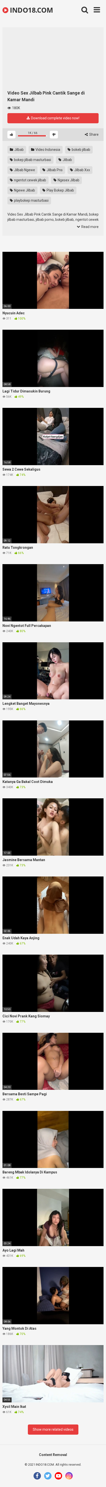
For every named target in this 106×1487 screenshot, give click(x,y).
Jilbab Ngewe (24, 170)
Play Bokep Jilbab (60, 190)
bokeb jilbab (80, 150)
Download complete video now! (54, 118)
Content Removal (53, 1455)
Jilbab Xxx (81, 170)
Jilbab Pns (54, 170)
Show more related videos (53, 1429)
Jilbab (19, 150)
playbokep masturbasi (31, 200)
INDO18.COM (30, 10)
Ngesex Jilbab (68, 180)
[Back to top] (97, 1477)
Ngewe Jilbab (24, 190)
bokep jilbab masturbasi (32, 160)
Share (93, 134)
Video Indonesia (47, 150)
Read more (90, 227)
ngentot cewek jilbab (29, 180)
